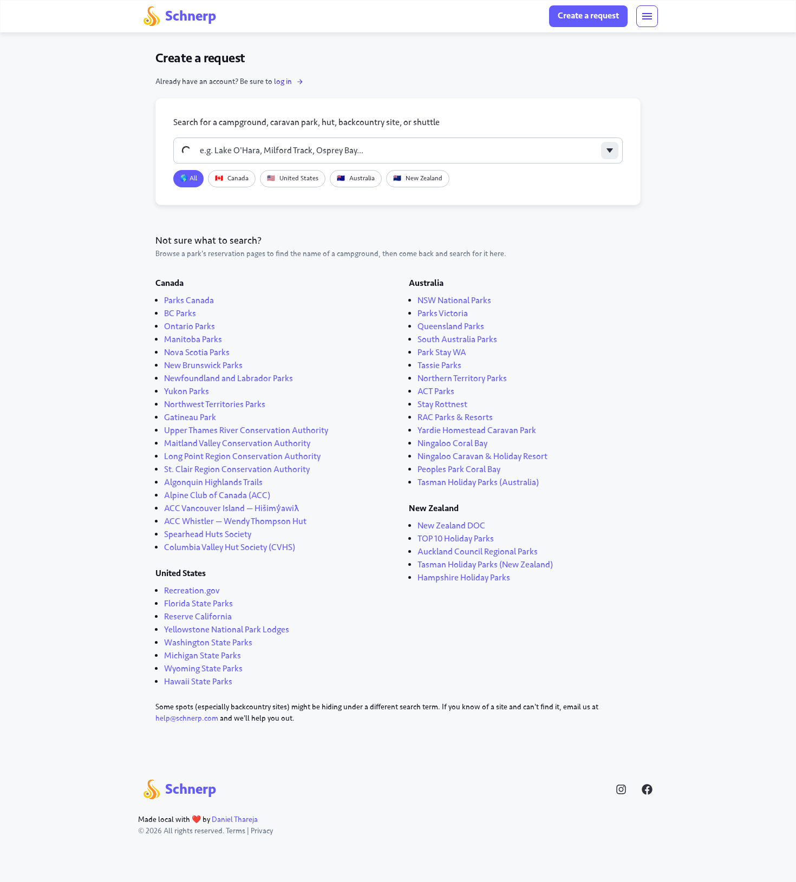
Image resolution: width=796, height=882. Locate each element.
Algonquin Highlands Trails (213, 482)
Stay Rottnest (442, 404)
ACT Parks (435, 391)
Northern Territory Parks (462, 378)
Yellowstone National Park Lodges (226, 629)
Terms (235, 830)
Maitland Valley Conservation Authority (237, 443)
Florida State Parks (198, 603)
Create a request (588, 15)
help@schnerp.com (186, 718)
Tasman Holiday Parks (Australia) (478, 482)
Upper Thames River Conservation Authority (246, 430)
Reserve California (198, 616)
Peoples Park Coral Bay (458, 469)
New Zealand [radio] (417, 178)
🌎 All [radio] (188, 178)
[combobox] (398, 151)
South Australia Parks (457, 339)
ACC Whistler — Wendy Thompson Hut (235, 521)
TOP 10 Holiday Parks (455, 538)
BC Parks (180, 313)
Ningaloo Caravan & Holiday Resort (482, 456)
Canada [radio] (232, 178)
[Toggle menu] (647, 16)
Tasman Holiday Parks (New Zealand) (485, 564)
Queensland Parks (450, 326)
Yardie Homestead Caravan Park (476, 430)
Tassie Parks (439, 365)
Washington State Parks (208, 642)
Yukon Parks (186, 391)
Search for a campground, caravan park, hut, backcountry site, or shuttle (306, 122)
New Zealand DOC (451, 525)
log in (283, 81)
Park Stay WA (441, 352)
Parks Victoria (442, 313)
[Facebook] (647, 789)
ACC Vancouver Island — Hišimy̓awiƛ (231, 508)
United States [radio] (292, 178)
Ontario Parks (189, 326)
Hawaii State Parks (198, 681)
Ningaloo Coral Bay (452, 443)
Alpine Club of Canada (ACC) (217, 495)
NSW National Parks (454, 300)
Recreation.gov (192, 590)
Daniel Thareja (235, 819)
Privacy (262, 830)
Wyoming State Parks (203, 668)
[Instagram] (621, 789)
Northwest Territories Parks (214, 404)
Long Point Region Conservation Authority (242, 456)
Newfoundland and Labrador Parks (228, 378)
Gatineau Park (190, 417)
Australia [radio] (356, 178)
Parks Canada (189, 300)
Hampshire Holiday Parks (463, 577)
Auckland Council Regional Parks (477, 551)
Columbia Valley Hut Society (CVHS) (229, 547)
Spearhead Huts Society (207, 534)
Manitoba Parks (193, 339)
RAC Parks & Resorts (455, 417)
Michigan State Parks (202, 655)
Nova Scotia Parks (197, 352)
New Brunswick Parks (203, 365)
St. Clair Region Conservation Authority (237, 469)
